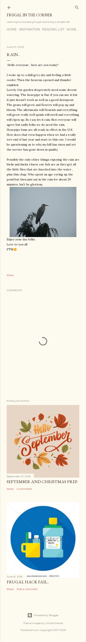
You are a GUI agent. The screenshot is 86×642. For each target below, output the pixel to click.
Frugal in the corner (29, 15)
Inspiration (29, 29)
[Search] (76, 7)
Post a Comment (27, 589)
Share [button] (10, 275)
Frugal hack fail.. (28, 582)
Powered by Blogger (46, 615)
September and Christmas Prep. (42, 481)
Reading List (53, 29)
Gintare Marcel (54, 623)
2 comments (24, 488)
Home (12, 29)
